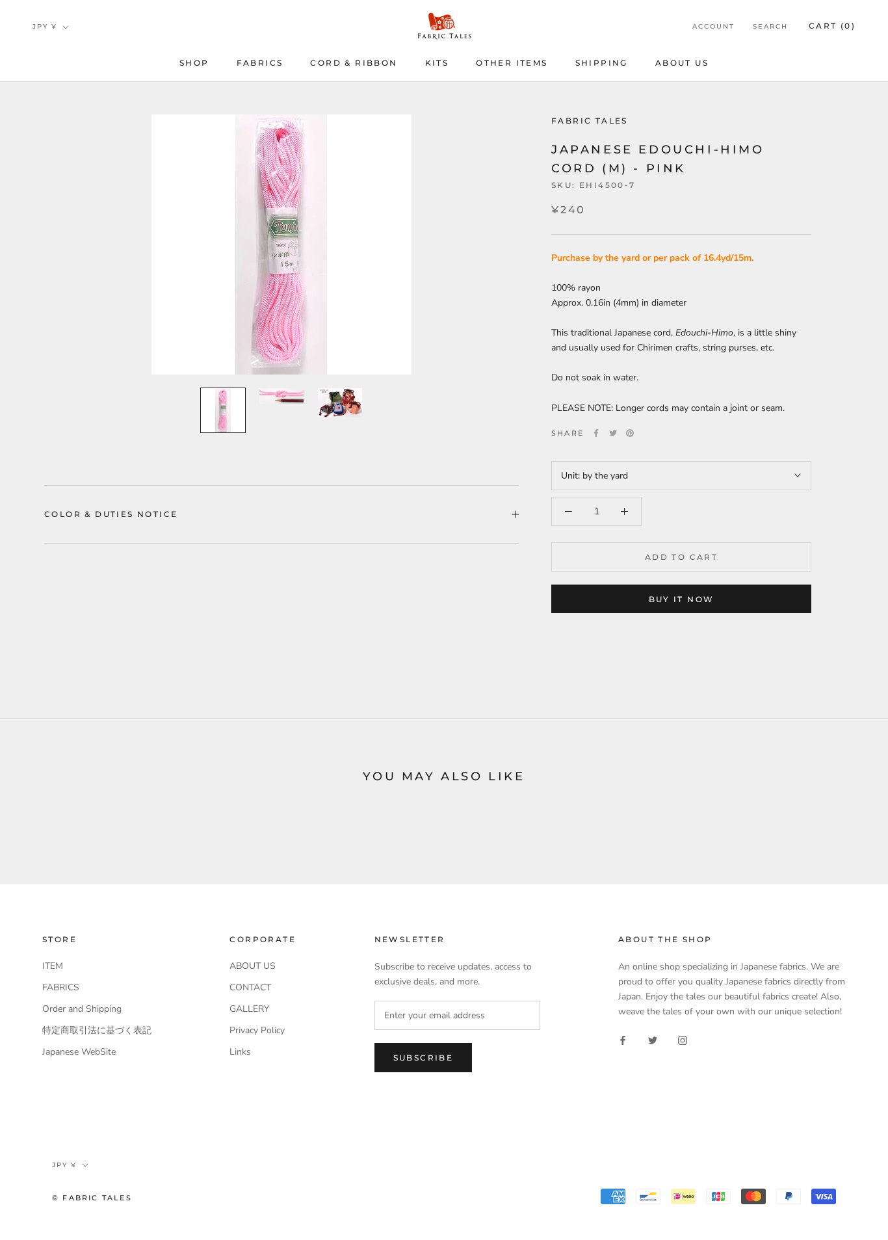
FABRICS (260, 63)
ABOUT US (682, 63)
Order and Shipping (82, 1009)
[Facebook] (596, 433)
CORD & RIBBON (353, 63)
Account (713, 26)
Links (240, 1052)
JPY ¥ (45, 26)
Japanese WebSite (79, 1052)
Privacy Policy (257, 1030)
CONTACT (250, 987)
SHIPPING (601, 63)
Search (770, 26)
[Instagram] (682, 1039)
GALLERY (249, 1009)
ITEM (52, 966)
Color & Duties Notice (110, 514)
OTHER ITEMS (511, 63)
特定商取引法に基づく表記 (96, 1030)
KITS (437, 63)
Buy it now (681, 599)
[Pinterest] (630, 433)
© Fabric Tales (92, 1197)
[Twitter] (613, 433)
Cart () (832, 26)
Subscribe (423, 1057)
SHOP (194, 63)
